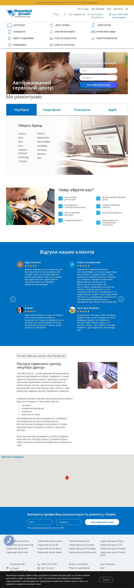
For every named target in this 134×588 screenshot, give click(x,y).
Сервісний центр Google (112, 548)
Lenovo (22, 133)
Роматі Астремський (88, 262)
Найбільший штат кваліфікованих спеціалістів (110, 222)
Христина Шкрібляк (88, 307)
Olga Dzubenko (33, 262)
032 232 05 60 (97, 17)
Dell (20, 141)
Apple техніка (62, 25)
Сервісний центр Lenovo (50, 541)
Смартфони (104, 25)
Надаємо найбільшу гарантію (111, 206)
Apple (112, 110)
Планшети (19, 31)
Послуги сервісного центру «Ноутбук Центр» (41, 355)
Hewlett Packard (22, 151)
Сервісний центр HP (48, 544)
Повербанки (19, 44)
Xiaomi (41, 133)
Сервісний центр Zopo (112, 541)
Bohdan (29, 307)
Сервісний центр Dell (17, 548)
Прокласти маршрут (12, 457)
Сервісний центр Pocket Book (112, 554)
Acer (20, 145)
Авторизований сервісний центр (113, 198)
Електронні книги (65, 31)
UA (126, 8)
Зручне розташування (112, 213)
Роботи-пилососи (65, 38)
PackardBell (43, 141)
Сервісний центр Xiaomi (50, 552)
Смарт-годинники (23, 38)
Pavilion (41, 153)
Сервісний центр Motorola (82, 552)
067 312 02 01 (97, 14)
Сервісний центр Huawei (81, 544)
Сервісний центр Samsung (19, 544)
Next (121, 299)
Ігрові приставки (106, 31)
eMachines (43, 137)
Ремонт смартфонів (79, 567)
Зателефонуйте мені (98, 84)
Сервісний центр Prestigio (82, 548)
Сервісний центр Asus (17, 541)
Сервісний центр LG (79, 541)
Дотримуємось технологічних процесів (75, 206)
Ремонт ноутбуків (78, 564)
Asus (20, 137)
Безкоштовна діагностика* (71, 198)
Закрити (106, 579)
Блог (109, 8)
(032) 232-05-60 (49, 564)
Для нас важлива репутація (72, 214)
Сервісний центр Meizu (50, 548)
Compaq (42, 149)
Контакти (118, 8)
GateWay (42, 145)
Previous (13, 299)
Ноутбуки (19, 25)
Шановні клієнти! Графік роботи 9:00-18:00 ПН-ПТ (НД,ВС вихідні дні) (67, 2)
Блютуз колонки (65, 44)
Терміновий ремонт (73, 220)
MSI (39, 158)
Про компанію (97, 8)
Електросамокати (106, 38)
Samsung (23, 157)
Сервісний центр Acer (17, 552)
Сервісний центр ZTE (111, 544)
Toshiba (22, 161)
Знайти (65, 14)
